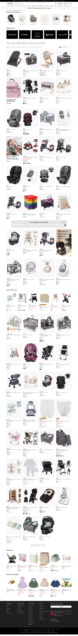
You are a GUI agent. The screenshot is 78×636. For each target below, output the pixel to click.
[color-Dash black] (41, 255)
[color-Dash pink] (40, 255)
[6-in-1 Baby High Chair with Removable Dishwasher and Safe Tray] (55, 298)
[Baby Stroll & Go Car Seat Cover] (47, 496)
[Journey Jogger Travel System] (14, 202)
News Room (41, 614)
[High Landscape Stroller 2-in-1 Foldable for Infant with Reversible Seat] (30, 438)
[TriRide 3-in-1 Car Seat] (14, 175)
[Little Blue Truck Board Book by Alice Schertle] (67, 583)
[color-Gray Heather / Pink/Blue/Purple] (11, 542)
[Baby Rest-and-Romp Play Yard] (47, 86)
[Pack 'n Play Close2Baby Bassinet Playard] (47, 438)
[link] (14, 72)
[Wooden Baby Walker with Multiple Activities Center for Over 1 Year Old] (64, 202)
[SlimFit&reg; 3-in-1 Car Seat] (30, 352)
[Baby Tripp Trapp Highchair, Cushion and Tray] (47, 59)
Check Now (61, 615)
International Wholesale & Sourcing (44, 611)
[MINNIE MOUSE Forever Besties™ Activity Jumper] (14, 438)
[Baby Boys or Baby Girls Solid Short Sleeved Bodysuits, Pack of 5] (64, 408)
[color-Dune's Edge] (40, 102)
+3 (58, 570)
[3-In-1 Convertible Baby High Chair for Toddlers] (64, 352)
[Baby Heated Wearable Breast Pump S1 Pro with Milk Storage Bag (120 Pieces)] (30, 381)
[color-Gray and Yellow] (58, 283)
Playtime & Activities (42, 43)
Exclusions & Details (56, 615)
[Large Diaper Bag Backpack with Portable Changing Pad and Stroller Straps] (64, 438)
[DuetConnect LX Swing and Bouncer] (64, 496)
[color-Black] (23, 103)
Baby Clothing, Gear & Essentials (16, 10)
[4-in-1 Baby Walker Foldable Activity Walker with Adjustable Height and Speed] (30, 145)
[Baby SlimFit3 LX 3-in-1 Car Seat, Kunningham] (64, 175)
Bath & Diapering (24, 43)
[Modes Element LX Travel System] (64, 145)
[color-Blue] (25, 163)
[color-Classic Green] (10, 75)
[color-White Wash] (46, 75)
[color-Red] (23, 163)
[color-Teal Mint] (55, 596)
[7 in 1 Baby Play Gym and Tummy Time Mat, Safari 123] (14, 323)
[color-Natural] (41, 75)
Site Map (41, 616)
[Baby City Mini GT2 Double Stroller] (47, 467)
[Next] (70, 34)
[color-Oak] (40, 75)
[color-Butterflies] (33, 570)
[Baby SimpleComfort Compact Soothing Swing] (64, 267)
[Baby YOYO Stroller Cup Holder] (11, 558)
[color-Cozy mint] (40, 133)
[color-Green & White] (21, 310)
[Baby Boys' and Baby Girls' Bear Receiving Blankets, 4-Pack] (44, 558)
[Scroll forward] (65, 225)
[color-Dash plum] (8, 254)
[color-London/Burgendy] (23, 133)
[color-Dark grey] (43, 341)
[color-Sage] (30, 570)
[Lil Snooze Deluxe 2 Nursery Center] (64, 59)
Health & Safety (31, 43)
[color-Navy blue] (58, 455)
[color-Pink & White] (19, 310)
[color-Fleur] (29, 570)
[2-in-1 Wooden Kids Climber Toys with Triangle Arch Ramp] (64, 86)
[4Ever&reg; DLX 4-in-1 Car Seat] (14, 118)
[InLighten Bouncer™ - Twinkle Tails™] (30, 267)
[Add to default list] (15, 292)
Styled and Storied (42, 619)
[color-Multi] (23, 283)
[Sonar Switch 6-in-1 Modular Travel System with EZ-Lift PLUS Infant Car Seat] (47, 238)
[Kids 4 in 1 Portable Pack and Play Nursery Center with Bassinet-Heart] (30, 59)
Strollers (8, 43)
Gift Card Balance (20, 609)
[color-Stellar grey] (7, 218)
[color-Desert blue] (41, 369)
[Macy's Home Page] (9, 4)
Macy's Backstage (31, 609)
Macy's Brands (30, 611)
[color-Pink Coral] (52, 596)
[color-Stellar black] (8, 218)
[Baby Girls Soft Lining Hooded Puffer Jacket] (55, 583)
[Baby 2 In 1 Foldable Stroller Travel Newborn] (30, 86)
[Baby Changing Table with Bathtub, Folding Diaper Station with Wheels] (11, 298)
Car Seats (12, 43)
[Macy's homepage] (7, 10)
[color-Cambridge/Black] (28, 133)
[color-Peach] (43, 284)
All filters (64, 222)
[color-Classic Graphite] (7, 75)
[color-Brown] (43, 75)
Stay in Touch (30, 616)
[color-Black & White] (24, 310)
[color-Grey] (25, 103)
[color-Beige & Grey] (22, 310)
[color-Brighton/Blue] (25, 133)
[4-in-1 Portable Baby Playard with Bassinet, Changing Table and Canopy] (14, 267)
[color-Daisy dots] (59, 75)
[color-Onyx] (40, 369)
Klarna (7, 606)
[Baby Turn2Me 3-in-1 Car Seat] (30, 118)
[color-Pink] (29, 163)
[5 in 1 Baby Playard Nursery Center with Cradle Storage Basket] (64, 323)
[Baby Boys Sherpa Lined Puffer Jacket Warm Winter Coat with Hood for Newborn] (33, 583)
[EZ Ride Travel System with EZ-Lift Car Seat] (47, 145)
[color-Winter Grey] (32, 596)
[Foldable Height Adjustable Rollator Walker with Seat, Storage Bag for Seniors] (33, 298)
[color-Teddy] (25, 283)
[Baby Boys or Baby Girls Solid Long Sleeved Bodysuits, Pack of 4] (47, 408)
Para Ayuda (7, 609)
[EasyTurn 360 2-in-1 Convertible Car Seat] (47, 175)
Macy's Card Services (20, 611)
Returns (7, 611)
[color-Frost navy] (51, 596)
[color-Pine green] (29, 596)
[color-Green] (7, 484)
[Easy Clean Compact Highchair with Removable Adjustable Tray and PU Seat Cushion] (64, 118)
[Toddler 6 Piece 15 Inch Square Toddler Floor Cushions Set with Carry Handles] (30, 202)
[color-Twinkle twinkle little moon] (56, 75)
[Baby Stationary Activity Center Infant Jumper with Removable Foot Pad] (14, 467)
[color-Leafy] (32, 570)
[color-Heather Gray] (41, 511)
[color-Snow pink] (54, 596)
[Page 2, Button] (45, 545)
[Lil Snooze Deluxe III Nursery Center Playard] (47, 118)
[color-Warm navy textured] (33, 596)
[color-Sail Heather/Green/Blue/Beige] (7, 542)
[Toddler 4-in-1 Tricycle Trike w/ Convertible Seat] (67, 298)
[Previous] (7, 59)
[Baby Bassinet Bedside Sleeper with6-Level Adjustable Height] (22, 558)
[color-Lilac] (18, 594)
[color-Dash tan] (25, 190)
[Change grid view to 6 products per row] (61, 47)
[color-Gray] (7, 285)
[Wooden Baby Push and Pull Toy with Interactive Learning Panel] (14, 352)
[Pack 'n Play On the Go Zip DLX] (30, 323)
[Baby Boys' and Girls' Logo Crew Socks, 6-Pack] (14, 525)
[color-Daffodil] (35, 570)
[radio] (7, 75)
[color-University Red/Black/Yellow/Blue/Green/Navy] (8, 542)
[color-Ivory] (40, 596)
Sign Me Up (61, 606)
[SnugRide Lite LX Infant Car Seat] (47, 525)
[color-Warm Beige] (30, 596)
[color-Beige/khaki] (23, 455)
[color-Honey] (41, 284)
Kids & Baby (9, 10)
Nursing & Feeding (18, 43)
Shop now (49, 8)
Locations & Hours (31, 606)
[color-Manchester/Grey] (26, 133)
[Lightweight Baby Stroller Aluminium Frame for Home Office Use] (30, 496)
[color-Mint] (44, 284)
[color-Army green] (59, 455)
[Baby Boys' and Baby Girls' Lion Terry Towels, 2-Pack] (44, 298)
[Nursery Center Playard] (47, 202)
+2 (30, 163)
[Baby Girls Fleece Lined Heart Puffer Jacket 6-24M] (44, 583)
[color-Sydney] (23, 368)
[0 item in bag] (71, 4)
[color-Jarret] (25, 368)
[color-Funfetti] (58, 75)
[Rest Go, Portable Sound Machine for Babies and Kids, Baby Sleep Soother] (47, 267)
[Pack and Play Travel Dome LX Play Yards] (30, 525)
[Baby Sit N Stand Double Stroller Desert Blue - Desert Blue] (47, 352)
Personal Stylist (30, 614)
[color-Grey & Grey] (18, 310)
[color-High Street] (41, 102)
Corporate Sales (42, 606)
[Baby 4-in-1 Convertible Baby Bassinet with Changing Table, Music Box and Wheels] (30, 408)
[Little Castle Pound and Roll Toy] (11, 583)
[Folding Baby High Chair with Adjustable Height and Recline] (64, 467)
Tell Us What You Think (31, 622)
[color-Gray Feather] (44, 511)
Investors (41, 609)
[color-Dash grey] (23, 190)
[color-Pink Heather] (43, 511)
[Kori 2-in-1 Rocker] (14, 59)
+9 (36, 570)
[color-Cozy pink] (41, 133)
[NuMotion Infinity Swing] (30, 175)
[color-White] (44, 75)
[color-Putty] (40, 284)
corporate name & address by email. (53, 632)
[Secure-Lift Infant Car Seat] (14, 238)
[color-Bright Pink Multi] (8, 454)
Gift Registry (30, 624)
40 (43, 545)
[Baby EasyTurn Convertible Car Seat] (64, 381)
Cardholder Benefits (20, 606)
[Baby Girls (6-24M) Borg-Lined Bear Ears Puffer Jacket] (22, 583)
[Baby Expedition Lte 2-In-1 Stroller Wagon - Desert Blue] (14, 381)
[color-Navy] (26, 513)
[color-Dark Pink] (55, 570)
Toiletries (36, 43)
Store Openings (31, 619)
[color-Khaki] (61, 455)
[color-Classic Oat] (8, 75)
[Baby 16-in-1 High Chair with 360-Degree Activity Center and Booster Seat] (30, 238)
